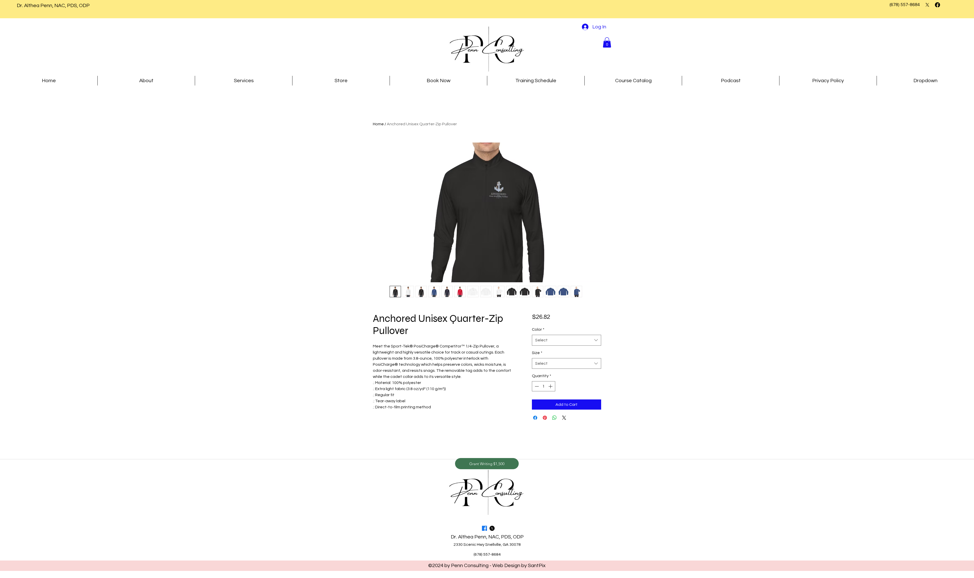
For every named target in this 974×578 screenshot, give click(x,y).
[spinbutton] (543, 386)
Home (378, 124)
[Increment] (550, 386)
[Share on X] (564, 418)
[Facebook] (937, 4)
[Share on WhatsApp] (554, 418)
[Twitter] (492, 528)
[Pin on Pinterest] (545, 418)
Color (538, 329)
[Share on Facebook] (535, 418)
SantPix (537, 565)
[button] (607, 42)
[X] (927, 4)
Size (537, 353)
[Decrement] (536, 386)
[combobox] (566, 340)
